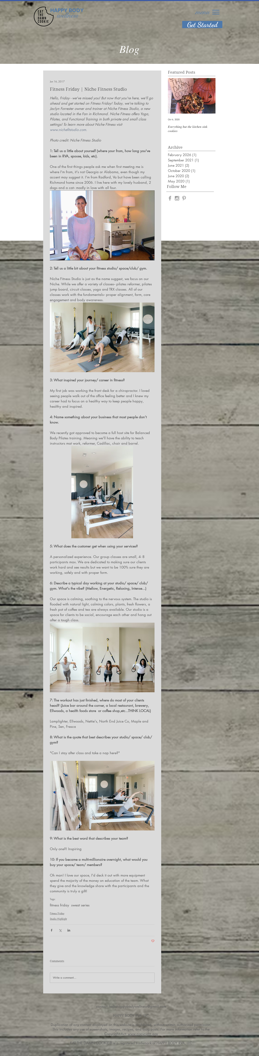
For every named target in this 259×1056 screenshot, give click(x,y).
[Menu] (215, 12)
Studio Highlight (58, 918)
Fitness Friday (57, 913)
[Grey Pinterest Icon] (184, 198)
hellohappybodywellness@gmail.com (137, 1006)
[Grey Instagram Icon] (177, 198)
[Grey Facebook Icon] (170, 198)
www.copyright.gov (143, 1034)
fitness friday (59, 905)
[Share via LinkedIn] (68, 930)
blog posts (150, 1029)
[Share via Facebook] (51, 930)
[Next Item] (209, 96)
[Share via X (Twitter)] (60, 930)
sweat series (80, 905)
